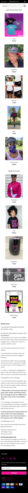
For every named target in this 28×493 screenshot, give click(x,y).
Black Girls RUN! (10, 478)
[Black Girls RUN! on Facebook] (7, 458)
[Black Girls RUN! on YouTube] (11, 458)
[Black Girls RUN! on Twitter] (3, 458)
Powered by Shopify (6, 480)
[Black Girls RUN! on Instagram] (15, 458)
